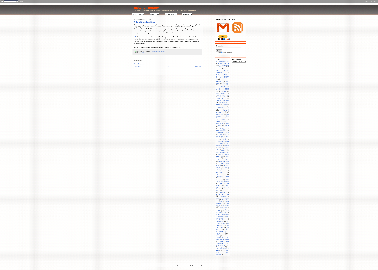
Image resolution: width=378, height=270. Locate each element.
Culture (218, 104)
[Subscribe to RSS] (237, 34)
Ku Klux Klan (224, 139)
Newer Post (137, 67)
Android (218, 69)
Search (220, 201)
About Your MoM (138, 14)
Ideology (222, 129)
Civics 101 (222, 97)
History (219, 125)
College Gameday (222, 100)
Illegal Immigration (221, 130)
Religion (222, 192)
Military (220, 147)
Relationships (226, 190)
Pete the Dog (221, 170)
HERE (135, 37)
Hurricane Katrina (224, 127)
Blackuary (226, 83)
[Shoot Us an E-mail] (223, 34)
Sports (218, 211)
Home (167, 67)
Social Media (187, 14)
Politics (143, 52)
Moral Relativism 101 (222, 152)
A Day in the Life (223, 63)
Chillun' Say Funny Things (222, 95)
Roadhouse (223, 196)
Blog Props (222, 89)
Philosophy (219, 172)
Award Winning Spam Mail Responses (222, 70)
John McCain (219, 136)
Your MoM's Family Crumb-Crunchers (222, 252)
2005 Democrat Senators (222, 61)
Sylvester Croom (221, 220)
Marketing (226, 145)
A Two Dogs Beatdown (145, 22)
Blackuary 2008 (224, 85)
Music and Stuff (223, 161)
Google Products (221, 121)
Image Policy (154, 14)
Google (223, 119)
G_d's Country (219, 114)
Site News (225, 205)
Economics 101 (222, 108)
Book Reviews (220, 93)
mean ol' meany (146, 7)
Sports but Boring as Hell (222, 214)
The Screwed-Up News (222, 231)
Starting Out (221, 216)
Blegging (222, 86)
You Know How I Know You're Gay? (222, 248)
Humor (227, 125)
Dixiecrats (218, 106)
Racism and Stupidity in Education (222, 187)
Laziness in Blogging (222, 141)
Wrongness (221, 247)
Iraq (225, 134)
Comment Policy (170, 14)
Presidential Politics (222, 176)
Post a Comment (139, 64)
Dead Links (225, 104)
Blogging (223, 91)
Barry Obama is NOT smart (222, 75)
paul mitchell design (197, 265)
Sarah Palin (225, 200)
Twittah (218, 236)
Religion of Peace (222, 194)
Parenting (225, 168)
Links (221, 143)
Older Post (198, 67)
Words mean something (222, 245)
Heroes (227, 123)
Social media (223, 207)
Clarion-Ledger (220, 98)
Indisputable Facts (222, 132)
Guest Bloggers (219, 123)
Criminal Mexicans (223, 102)
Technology (219, 221)
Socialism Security (221, 209)
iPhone (220, 134)
